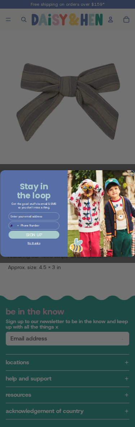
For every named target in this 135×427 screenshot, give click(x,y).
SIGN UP (34, 235)
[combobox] (14, 225)
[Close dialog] (131, 173)
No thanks (33, 243)
